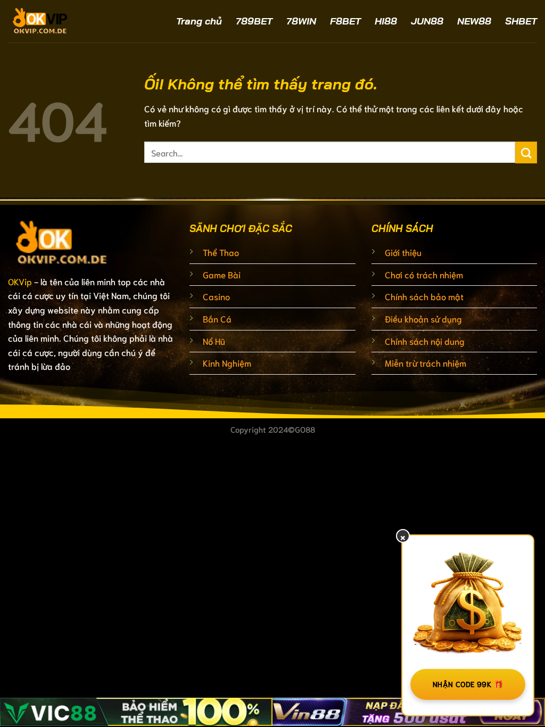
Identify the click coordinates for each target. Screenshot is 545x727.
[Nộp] (526, 152)
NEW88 (474, 21)
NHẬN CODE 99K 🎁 (468, 684)
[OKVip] (69, 21)
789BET (254, 21)
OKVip (20, 281)
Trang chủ (199, 21)
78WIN (301, 21)
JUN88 (427, 21)
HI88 (386, 21)
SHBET (521, 21)
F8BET (345, 21)
